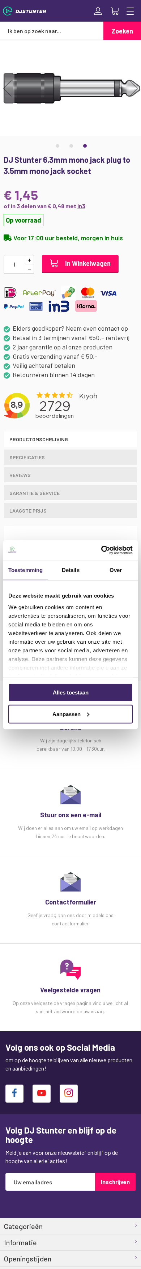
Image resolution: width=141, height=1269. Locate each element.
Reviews (20, 475)
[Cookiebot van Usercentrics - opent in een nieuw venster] (101, 550)
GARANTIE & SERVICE (34, 493)
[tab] (70, 439)
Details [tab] (71, 570)
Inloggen (98, 11)
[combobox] (51, 31)
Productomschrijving (38, 439)
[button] (7, 88)
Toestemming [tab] (25, 570)
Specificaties (27, 457)
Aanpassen (66, 714)
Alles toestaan (71, 692)
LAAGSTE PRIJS (28, 511)
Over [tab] (116, 570)
